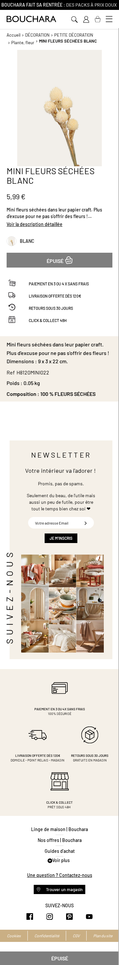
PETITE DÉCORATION (73, 35)
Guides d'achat (60, 851)
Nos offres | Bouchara (60, 840)
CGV (76, 935)
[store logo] (31, 19)
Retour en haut (107, 947)
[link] (86, 19)
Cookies (14, 935)
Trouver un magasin (64, 889)
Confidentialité (46, 935)
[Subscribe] (85, 523)
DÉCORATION (37, 35)
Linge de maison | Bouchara (59, 829)
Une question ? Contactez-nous (59, 875)
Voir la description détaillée (34, 224)
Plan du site (102, 935)
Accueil (13, 35)
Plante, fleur (22, 42)
